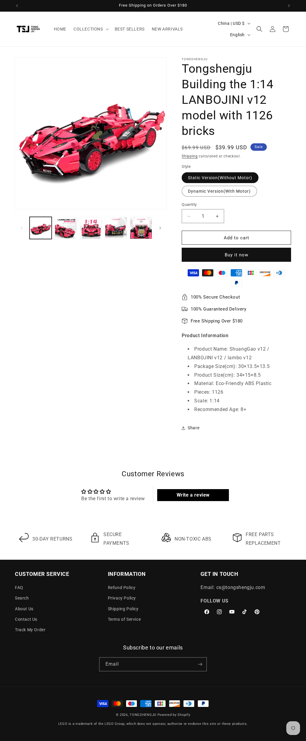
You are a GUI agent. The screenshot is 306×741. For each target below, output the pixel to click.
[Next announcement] (289, 5)
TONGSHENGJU (143, 715)
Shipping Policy (123, 608)
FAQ (19, 587)
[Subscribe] (199, 664)
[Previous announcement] (17, 5)
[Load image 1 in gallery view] (41, 228)
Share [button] (193, 427)
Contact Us (26, 619)
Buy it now (236, 255)
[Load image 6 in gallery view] (141, 228)
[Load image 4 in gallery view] (91, 228)
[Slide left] (21, 228)
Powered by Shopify (173, 715)
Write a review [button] (193, 495)
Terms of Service (124, 619)
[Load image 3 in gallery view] (66, 228)
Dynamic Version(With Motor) (219, 191)
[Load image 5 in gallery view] (116, 228)
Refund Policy (122, 587)
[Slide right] (160, 228)
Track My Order (30, 629)
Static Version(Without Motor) (220, 177)
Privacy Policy (122, 598)
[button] (90, 29)
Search (22, 598)
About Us (24, 608)
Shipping (190, 156)
